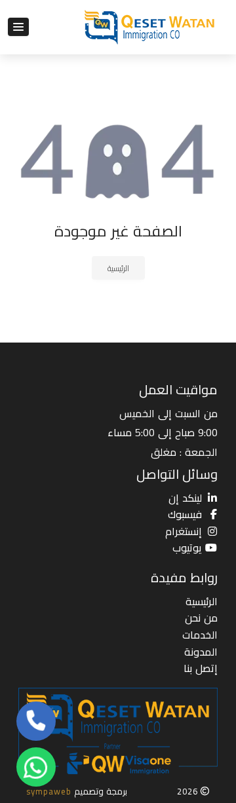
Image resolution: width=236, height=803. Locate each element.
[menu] (18, 27)
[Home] (151, 27)
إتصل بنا (201, 668)
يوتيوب (187, 547)
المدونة (201, 652)
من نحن (201, 617)
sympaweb (48, 791)
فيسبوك (185, 514)
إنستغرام (183, 531)
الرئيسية (118, 268)
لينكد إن (185, 498)
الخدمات (200, 634)
